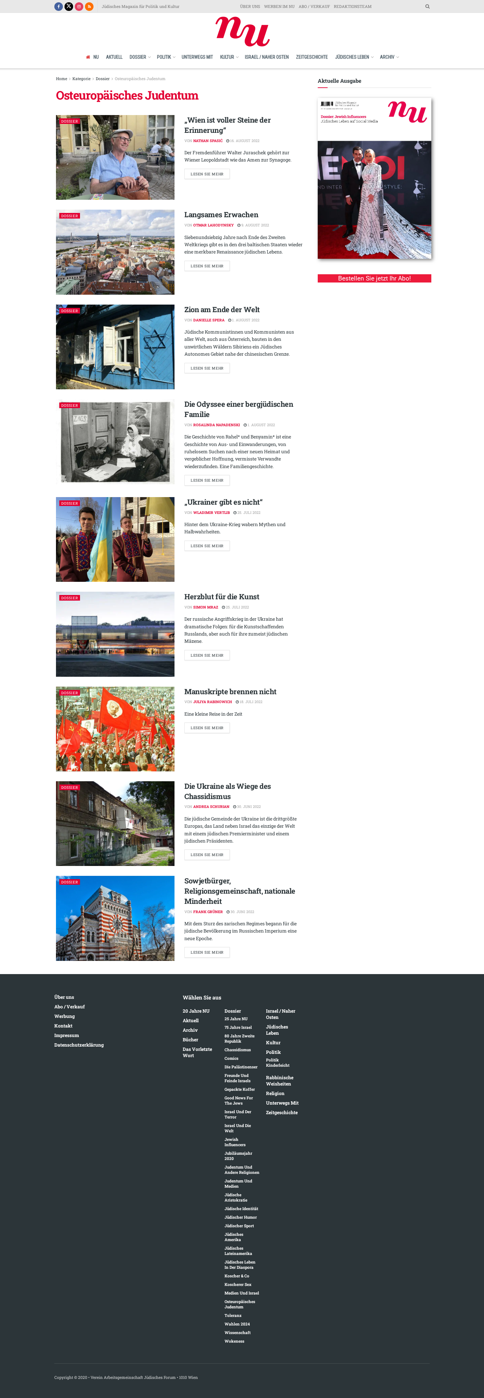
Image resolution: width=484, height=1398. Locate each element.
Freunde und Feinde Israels (238, 1078)
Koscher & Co (237, 1275)
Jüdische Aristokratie (236, 1197)
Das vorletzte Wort (197, 1052)
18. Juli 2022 (250, 701)
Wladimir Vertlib (211, 512)
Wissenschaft (238, 1332)
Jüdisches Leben (352, 57)
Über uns (64, 997)
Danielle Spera (209, 319)
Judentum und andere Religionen (242, 1169)
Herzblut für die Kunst (221, 596)
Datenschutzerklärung (79, 1045)
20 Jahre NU (196, 1011)
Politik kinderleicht (277, 1062)
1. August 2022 (245, 319)
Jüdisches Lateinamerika (238, 1250)
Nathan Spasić (208, 140)
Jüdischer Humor (241, 1217)
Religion (275, 1093)
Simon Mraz (205, 607)
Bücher (190, 1039)
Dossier (138, 57)
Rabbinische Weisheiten (279, 1080)
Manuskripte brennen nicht (230, 691)
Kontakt (63, 1026)
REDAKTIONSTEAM (353, 6)
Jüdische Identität (241, 1208)
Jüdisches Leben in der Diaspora (240, 1264)
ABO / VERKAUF (314, 6)
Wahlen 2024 (237, 1323)
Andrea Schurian (211, 806)
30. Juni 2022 (248, 806)
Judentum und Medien (238, 1183)
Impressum (66, 1035)
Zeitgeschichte (312, 57)
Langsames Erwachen (221, 214)
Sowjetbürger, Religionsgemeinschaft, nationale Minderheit (239, 891)
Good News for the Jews (239, 1100)
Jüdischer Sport (239, 1225)
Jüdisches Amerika (234, 1237)
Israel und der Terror (238, 1114)
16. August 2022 (244, 140)
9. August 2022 (254, 225)
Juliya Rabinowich (212, 701)
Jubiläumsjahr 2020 (238, 1155)
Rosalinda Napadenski (216, 424)
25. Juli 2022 (248, 512)
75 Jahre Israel (238, 1027)
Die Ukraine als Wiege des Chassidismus (227, 791)
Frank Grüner (208, 911)
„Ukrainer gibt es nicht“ (223, 502)
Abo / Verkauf (69, 1006)
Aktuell (114, 57)
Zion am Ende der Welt (222, 309)
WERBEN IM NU (279, 6)
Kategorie (81, 78)
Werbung (64, 1016)
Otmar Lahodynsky (213, 225)
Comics (231, 1058)
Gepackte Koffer (240, 1089)
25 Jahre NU (236, 1018)
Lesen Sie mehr (207, 173)
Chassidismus (238, 1049)
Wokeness (234, 1341)
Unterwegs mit (197, 57)
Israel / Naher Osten (267, 57)
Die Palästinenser (241, 1066)
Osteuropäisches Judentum (140, 78)
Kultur (227, 57)
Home (61, 78)
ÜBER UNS (250, 6)
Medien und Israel (242, 1292)
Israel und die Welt (238, 1128)
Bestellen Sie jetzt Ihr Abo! (374, 278)
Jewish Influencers (235, 1142)
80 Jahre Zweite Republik (240, 1038)
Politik (164, 57)
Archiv (387, 57)
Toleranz (233, 1315)
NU (96, 57)
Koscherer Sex (238, 1284)
